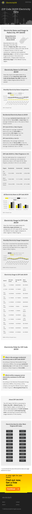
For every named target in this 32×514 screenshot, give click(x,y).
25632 (9, 460)
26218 (9, 447)
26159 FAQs (28, 2)
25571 (22, 447)
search (3, 505)
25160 (9, 431)
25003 (9, 434)
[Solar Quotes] (16, 492)
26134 (9, 438)
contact (18, 502)
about (3, 502)
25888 (22, 454)
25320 (22, 457)
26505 (22, 460)
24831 (22, 441)
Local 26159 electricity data (8, 469)
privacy (17, 505)
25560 (22, 431)
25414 (9, 457)
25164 (22, 434)
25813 (9, 444)
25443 (9, 451)
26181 (9, 441)
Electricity (7, 497)
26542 (22, 438)
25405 (22, 451)
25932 (9, 454)
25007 (22, 444)
